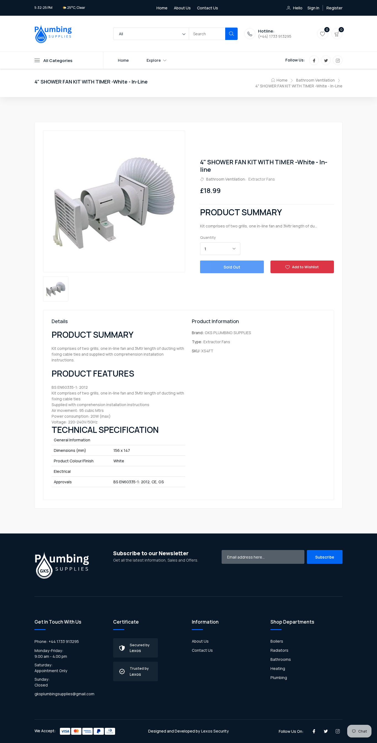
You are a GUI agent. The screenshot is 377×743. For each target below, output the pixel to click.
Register (334, 7)
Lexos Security (215, 731)
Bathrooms (280, 659)
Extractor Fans (261, 179)
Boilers (276, 641)
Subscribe (324, 557)
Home (162, 7)
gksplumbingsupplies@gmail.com (64, 693)
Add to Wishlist (305, 266)
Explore (154, 60)
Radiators (279, 650)
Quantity (208, 237)
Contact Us (207, 7)
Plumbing (278, 677)
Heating (277, 668)
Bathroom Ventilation (315, 80)
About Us (182, 7)
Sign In (313, 7)
